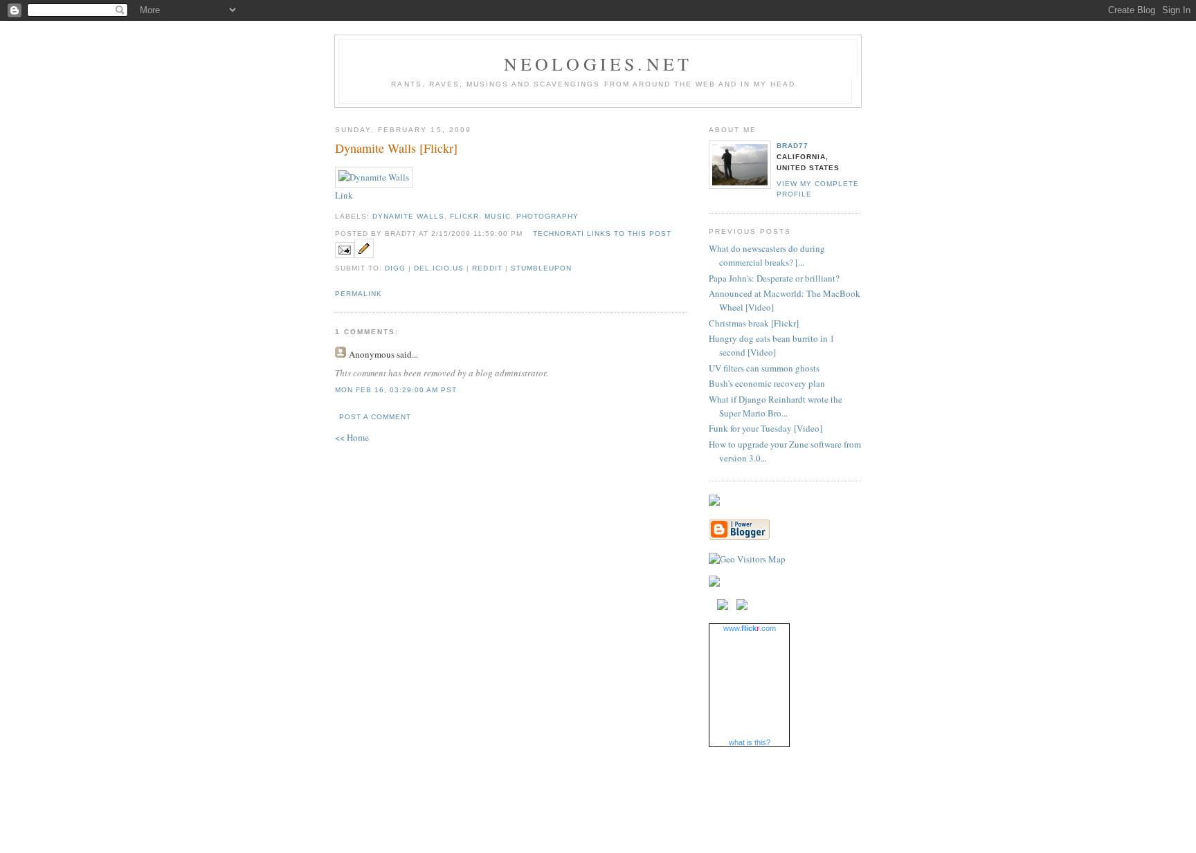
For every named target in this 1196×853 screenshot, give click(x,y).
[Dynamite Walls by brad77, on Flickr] (374, 177)
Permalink (358, 293)
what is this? (749, 742)
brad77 (792, 145)
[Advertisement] (598, 787)
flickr (464, 216)
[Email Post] (344, 254)
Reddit (487, 268)
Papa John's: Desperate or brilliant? (774, 278)
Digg (395, 268)
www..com (749, 628)
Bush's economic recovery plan (767, 383)
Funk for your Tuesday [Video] (765, 428)
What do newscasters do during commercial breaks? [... (767, 255)
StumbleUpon (541, 268)
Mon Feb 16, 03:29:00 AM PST (396, 390)
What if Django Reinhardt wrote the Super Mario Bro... (775, 406)
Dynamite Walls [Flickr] (396, 148)
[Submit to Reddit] (742, 606)
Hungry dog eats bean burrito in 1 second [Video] (772, 345)
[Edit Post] (364, 254)
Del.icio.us (439, 268)
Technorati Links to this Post (602, 233)
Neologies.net (598, 63)
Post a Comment (375, 417)
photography (547, 216)
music (497, 216)
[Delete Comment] (461, 390)
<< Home (352, 437)
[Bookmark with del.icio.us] (722, 606)
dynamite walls (408, 216)
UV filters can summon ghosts (764, 368)
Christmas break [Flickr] (754, 323)
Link (344, 195)
